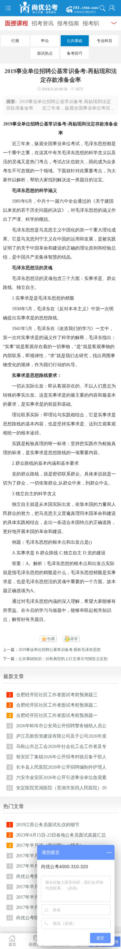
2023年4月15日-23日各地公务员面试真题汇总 (61, 835)
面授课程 (16, 23)
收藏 (51, 638)
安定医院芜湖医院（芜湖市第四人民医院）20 (61, 787)
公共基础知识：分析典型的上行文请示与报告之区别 (62, 658)
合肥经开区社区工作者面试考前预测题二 (56, 705)
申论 (45, 40)
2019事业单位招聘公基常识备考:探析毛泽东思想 (59, 649)
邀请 (74, 638)
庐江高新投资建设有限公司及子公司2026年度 (61, 736)
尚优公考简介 (29, 876)
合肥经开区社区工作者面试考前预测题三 (56, 694)
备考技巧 (74, 53)
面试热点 (45, 53)
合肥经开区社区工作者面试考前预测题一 (56, 715)
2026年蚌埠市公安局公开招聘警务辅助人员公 (61, 725)
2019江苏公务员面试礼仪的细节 (47, 824)
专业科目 (104, 40)
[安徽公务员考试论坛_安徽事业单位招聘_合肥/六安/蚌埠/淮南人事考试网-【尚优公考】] (60, 8)
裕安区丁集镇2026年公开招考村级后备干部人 (61, 756)
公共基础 (74, 40)
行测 (15, 40)
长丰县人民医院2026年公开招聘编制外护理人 (61, 767)
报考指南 (68, 23)
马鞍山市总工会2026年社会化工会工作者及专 (61, 746)
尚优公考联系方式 (34, 917)
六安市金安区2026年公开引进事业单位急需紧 (61, 777)
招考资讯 (43, 23)
